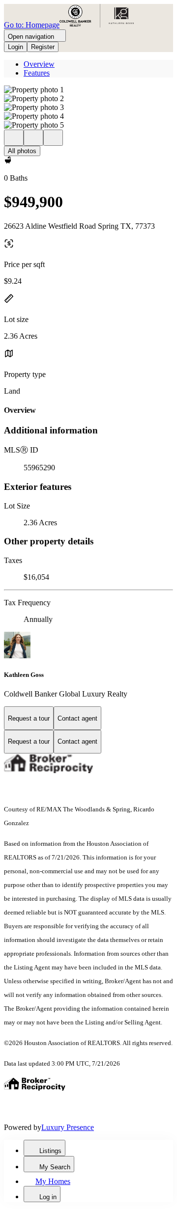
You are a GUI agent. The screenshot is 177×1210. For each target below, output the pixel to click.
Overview (39, 64)
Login (15, 47)
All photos (22, 151)
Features (37, 73)
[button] (88, 89)
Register (43, 47)
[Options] (14, 138)
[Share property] (53, 138)
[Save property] (33, 138)
